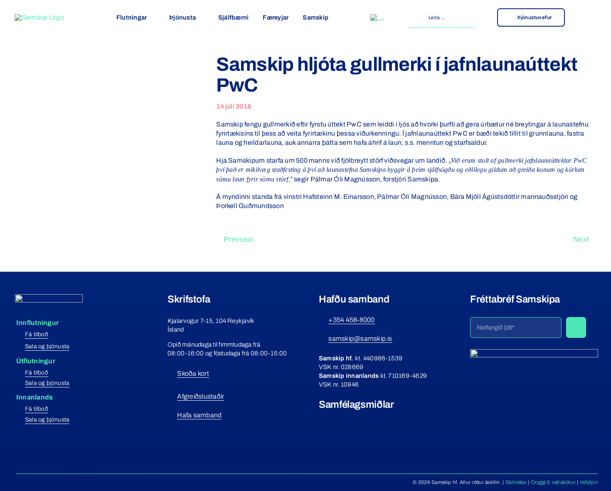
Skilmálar (516, 482)
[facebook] (322, 420)
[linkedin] (367, 420)
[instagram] (337, 420)
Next (581, 239)
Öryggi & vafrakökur (553, 482)
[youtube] (352, 420)
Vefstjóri (589, 482)
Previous (239, 239)
